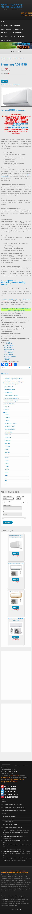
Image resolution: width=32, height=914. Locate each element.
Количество (5, 73)
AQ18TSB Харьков (9, 345)
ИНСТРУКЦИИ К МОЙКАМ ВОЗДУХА (12, 804)
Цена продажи (7, 505)
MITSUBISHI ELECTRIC (11, 423)
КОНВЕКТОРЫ (8, 392)
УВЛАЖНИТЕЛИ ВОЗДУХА (12, 398)
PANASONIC (8, 435)
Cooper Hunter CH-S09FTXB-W (16, 563)
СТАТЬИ (4, 813)
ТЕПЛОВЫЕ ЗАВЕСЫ (10, 389)
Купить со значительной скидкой (10, 85)
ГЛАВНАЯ (3, 22)
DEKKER (7, 455)
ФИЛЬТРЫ (7, 407)
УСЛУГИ (7, 409)
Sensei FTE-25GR (7, 849)
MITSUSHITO (8, 432)
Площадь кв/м (20, 496)
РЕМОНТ (3, 33)
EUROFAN (7, 443)
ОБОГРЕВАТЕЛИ (9, 386)
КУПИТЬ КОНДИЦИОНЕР (18, 128)
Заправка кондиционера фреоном (12, 845)
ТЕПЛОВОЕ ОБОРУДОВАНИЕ (10, 825)
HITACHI (7, 449)
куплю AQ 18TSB (8, 353)
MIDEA (7, 463)
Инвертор (25, 501)
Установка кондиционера (9, 299)
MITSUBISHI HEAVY (10, 426)
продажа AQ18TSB (9, 349)
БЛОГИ (4, 802)
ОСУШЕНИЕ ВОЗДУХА (9, 822)
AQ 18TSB (6, 360)
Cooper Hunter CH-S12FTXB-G (16, 591)
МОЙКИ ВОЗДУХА (9, 404)
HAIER (6, 415)
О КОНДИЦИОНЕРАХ (8, 819)
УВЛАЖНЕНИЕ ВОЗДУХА (9, 816)
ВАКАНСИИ (4, 36)
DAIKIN (7, 458)
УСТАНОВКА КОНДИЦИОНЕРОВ (10, 25)
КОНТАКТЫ (21, 36)
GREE (6, 472)
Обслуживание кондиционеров (11, 840)
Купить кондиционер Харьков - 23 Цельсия (11, 5)
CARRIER (7, 452)
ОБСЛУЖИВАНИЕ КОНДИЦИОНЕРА (12, 29)
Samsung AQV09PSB (19, 310)
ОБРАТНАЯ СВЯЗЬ (6, 40)
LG (5, 483)
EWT (6, 478)
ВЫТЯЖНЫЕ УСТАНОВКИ (11, 395)
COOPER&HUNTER (10, 429)
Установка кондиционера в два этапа (13, 836)
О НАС (13, 36)
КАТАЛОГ (4, 374)
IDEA (6, 475)
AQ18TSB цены (8, 347)
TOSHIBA (7, 446)
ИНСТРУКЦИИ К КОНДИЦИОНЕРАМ (12, 827)
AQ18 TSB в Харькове (10, 356)
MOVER (19, 909)
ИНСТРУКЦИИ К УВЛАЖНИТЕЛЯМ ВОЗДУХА (14, 810)
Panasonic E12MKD (8, 860)
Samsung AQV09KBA (19, 308)
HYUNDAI (7, 417)
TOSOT (7, 461)
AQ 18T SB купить (9, 351)
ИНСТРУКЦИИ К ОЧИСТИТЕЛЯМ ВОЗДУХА (13, 807)
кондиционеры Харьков (21, 896)
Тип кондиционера (8, 501)
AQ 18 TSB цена (8, 354)
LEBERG (7, 420)
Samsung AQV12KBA (7, 308)
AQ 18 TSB (7, 358)
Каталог (9, 58)
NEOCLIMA (8, 438)
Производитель (7, 496)
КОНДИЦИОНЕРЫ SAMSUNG (20, 125)
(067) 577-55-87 (26, 13)
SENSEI (7, 469)
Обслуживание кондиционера (11, 832)
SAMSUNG (21, 58)
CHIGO (7, 466)
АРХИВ (15, 58)
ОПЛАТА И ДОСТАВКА (16, 33)
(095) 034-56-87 (26, 15)
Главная (3, 58)
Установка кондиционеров (10, 851)
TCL (6, 481)
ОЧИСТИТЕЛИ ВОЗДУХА (11, 401)
